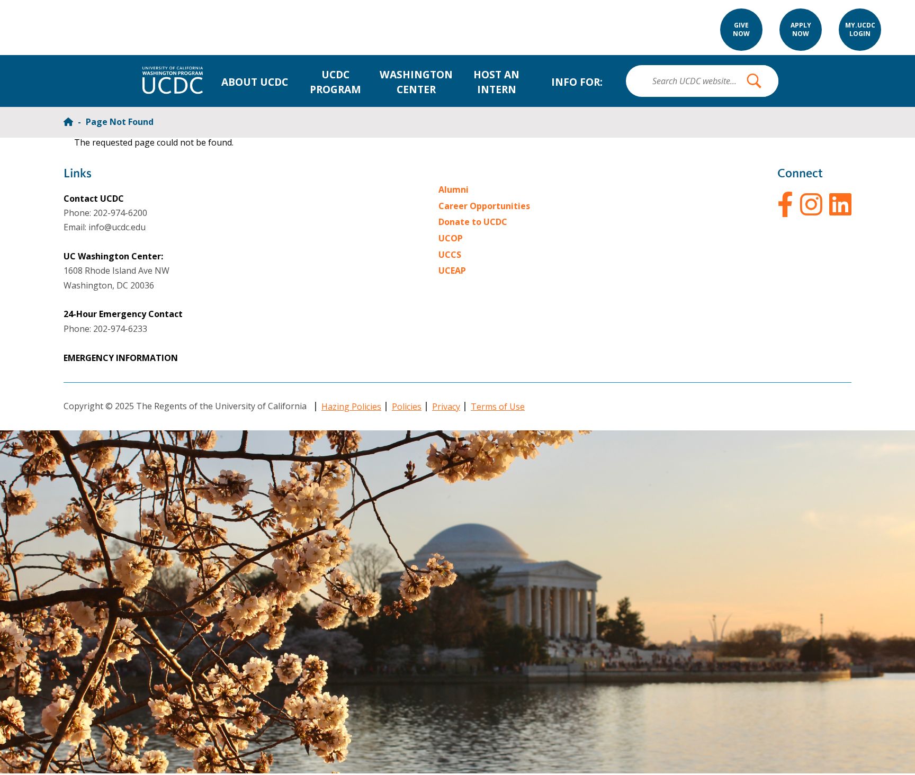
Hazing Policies (351, 406)
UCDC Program (335, 81)
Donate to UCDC (472, 222)
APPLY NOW (801, 29)
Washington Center (416, 81)
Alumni (453, 189)
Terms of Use (498, 406)
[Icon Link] (785, 204)
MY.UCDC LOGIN (860, 29)
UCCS (449, 254)
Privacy (446, 406)
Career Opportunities (484, 206)
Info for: (577, 82)
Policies (406, 406)
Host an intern (496, 81)
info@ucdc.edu (117, 227)
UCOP (450, 238)
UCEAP (452, 270)
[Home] (69, 122)
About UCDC (254, 82)
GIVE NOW (741, 29)
